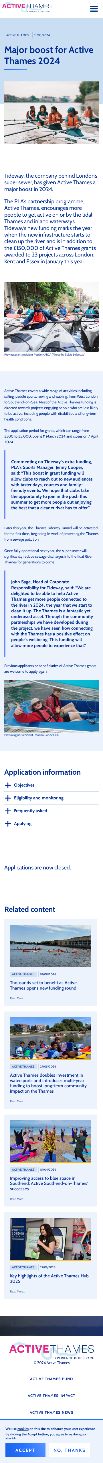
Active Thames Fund (51, 1378)
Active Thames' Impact (51, 1395)
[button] (94, 9)
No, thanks (70, 1450)
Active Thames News (52, 1412)
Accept (25, 1450)
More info (10, 1438)
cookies (23, 1429)
